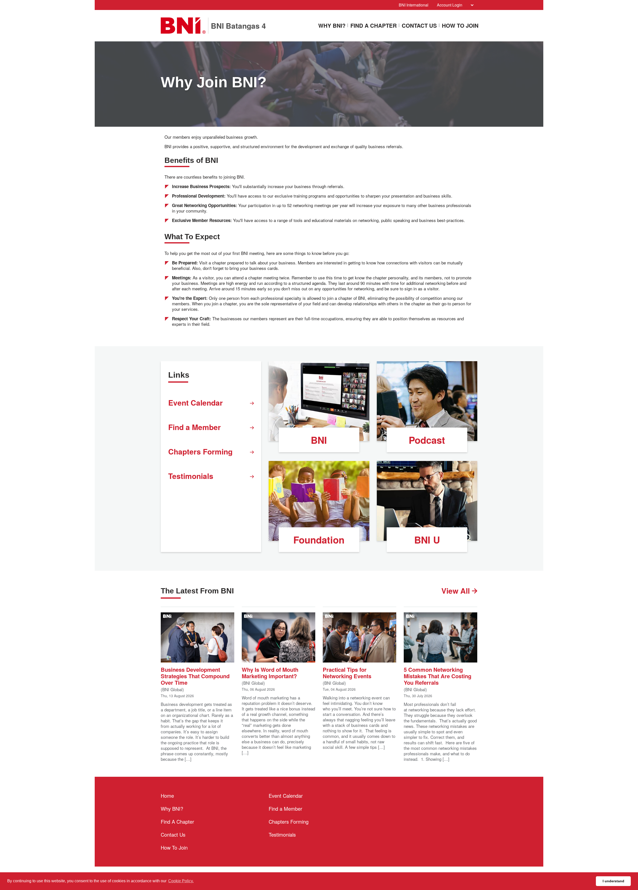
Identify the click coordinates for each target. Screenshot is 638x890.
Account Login (449, 5)
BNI (319, 440)
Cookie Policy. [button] (181, 881)
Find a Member (194, 427)
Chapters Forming (200, 451)
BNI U (427, 540)
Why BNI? (331, 25)
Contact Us (419, 25)
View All (456, 590)
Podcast (427, 440)
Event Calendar (195, 402)
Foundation (318, 540)
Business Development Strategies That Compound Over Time (195, 676)
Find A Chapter (373, 25)
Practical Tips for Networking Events (347, 672)
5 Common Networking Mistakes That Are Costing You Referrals (437, 676)
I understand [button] (613, 881)
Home (167, 795)
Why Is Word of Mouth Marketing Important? (270, 672)
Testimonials (190, 475)
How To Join (460, 25)
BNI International (413, 5)
